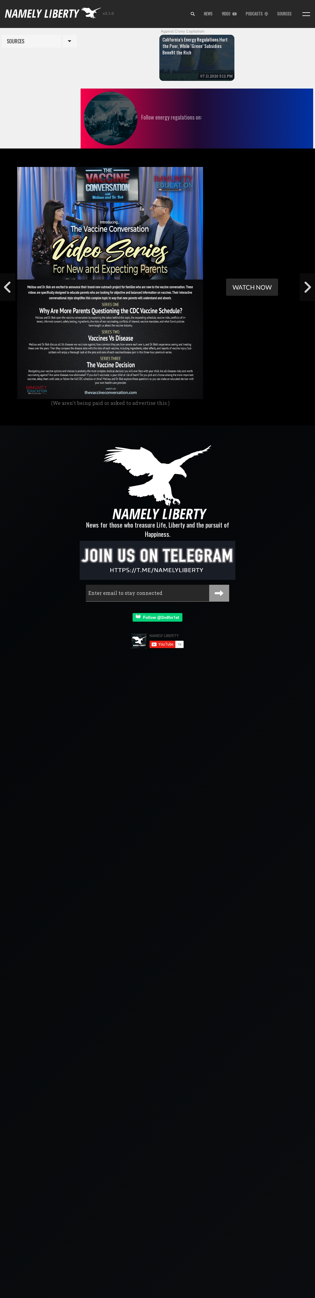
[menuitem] (192, 14)
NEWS (208, 14)
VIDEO (227, 14)
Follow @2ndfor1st (160, 617)
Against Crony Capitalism (182, 31)
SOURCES (284, 14)
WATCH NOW (252, 287)
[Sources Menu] (306, 14)
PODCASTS (255, 14)
